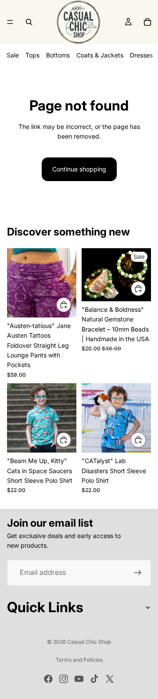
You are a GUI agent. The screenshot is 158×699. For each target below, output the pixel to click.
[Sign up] (138, 572)
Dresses (141, 55)
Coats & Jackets (99, 55)
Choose (71, 304)
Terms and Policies (79, 659)
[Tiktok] (94, 679)
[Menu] (10, 22)
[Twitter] (109, 679)
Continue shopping (79, 169)
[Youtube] (79, 679)
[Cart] (147, 22)
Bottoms (58, 55)
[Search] (29, 22)
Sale (13, 55)
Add (145, 288)
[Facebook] (48, 679)
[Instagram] (63, 679)
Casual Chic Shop (89, 641)
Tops (32, 55)
